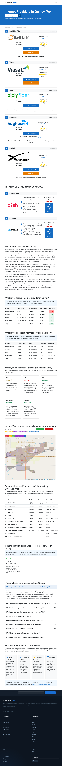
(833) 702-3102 (49, 233)
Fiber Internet (6, 722)
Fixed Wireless (19, 436)
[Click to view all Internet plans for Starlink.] (18, 156)
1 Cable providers (49, 429)
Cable (6, 436)
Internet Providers (7, 720)
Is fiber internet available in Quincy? (19, 616)
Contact (34, 754)
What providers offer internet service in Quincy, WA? (25, 637)
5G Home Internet (7, 725)
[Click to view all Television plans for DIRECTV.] (13, 230)
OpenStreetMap (36, 479)
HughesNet (8, 320)
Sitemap (5, 761)
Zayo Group (11, 533)
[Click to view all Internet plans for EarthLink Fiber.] (18, 37)
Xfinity (33, 722)
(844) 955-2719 (31, 106)
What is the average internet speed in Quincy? (23, 633)
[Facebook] (33, 761)
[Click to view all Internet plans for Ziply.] (18, 95)
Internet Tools (6, 751)
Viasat (7, 317)
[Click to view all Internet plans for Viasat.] (18, 68)
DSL (10, 436)
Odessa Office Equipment (15, 521)
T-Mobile (34, 734)
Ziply (6, 324)
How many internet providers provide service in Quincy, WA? (28, 603)
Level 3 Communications (15, 537)
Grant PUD (11, 518)
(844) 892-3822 (49, 209)
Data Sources (6, 756)
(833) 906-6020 (31, 48)
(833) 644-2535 (31, 133)
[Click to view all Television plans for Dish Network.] (13, 205)
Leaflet (26, 479)
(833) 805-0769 (31, 79)
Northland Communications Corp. (18, 527)
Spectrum (34, 727)
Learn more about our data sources (41, 684)
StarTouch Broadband (14, 503)
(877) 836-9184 (31, 169)
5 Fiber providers (39, 429)
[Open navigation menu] (56, 2)
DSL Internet (6, 729)
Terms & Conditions (10, 711)
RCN (33, 737)
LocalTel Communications (15, 530)
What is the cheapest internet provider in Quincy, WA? (25, 608)
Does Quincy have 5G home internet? (19, 629)
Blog (4, 749)
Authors (34, 751)
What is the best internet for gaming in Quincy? (23, 624)
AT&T (33, 725)
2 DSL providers (8, 431)
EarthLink (34, 720)
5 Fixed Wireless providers (19, 431)
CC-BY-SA (46, 479)
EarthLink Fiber (9, 311)
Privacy (4, 711)
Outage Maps (6, 759)
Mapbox (53, 479)
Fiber (43, 38)
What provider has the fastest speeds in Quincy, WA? (25, 612)
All (24, 436)
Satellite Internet (6, 734)
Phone (45, 69)
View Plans (31, 52)
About (33, 749)
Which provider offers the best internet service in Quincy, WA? (28, 587)
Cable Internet (6, 727)
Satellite (41, 69)
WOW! (33, 739)
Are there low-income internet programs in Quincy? (24, 620)
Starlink (7, 314)
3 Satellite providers (33, 431)
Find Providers (51, 693)
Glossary (5, 754)
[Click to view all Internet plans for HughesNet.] (18, 123)
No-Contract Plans (7, 737)
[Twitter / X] (36, 761)
